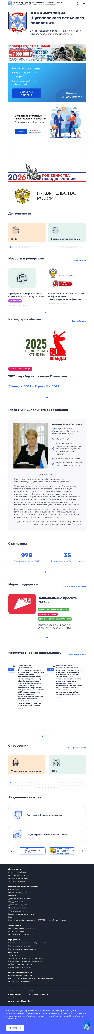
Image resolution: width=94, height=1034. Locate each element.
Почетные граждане (17, 893)
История (12, 896)
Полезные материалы (18, 878)
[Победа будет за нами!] (47, 53)
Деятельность (14, 925)
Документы (13, 952)
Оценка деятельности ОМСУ (21, 976)
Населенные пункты (17, 908)
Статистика (13, 955)
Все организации (76, 747)
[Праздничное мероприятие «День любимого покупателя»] (22, 278)
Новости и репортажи (18, 875)
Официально (14, 940)
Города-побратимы (16, 902)
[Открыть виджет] (87, 1025)
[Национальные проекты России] (22, 604)
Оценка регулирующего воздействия (25, 958)
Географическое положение (21, 914)
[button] (10, 247)
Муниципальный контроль (20, 967)
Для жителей (14, 869)
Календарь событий (17, 872)
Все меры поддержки (74, 586)
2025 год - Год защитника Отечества (37, 376)
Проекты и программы (18, 934)
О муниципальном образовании (23, 886)
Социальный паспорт (18, 911)
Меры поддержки (16, 931)
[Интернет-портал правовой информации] (62, 851)
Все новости (79, 260)
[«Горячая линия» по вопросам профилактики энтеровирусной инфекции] (62, 278)
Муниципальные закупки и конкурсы (25, 961)
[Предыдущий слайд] (9, 133)
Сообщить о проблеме (27, 93)
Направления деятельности (21, 928)
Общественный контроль (20, 972)
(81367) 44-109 (14, 994)
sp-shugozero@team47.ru (20, 1001)
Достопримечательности (19, 899)
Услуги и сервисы (16, 881)
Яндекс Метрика (57, 1011)
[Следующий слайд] (84, 133)
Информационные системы (20, 964)
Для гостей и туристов (18, 905)
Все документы (77, 655)
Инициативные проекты (19, 982)
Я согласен (15, 1028)
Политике (11, 1019)
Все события (79, 321)
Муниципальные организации (22, 949)
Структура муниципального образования (27, 943)
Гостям (11, 917)
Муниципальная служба (19, 946)
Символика (13, 889)
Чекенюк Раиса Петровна (67, 424)
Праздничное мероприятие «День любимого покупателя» (26, 295)
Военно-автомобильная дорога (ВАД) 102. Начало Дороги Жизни (37, 920)
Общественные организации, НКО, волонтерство (30, 979)
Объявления (15, 301)
